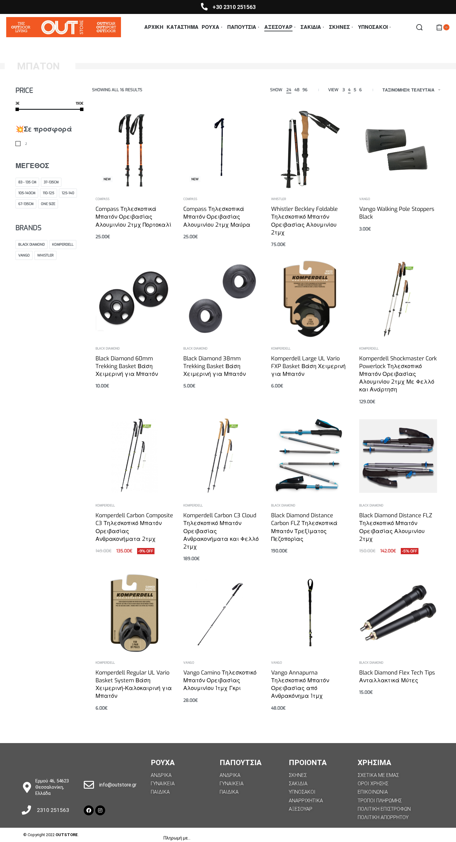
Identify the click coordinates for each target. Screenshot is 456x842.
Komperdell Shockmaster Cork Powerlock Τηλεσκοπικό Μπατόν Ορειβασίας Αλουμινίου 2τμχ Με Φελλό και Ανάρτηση (398, 374)
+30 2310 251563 (234, 7)
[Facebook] (89, 810)
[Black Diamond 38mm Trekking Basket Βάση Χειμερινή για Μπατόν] (222, 298)
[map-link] (26, 787)
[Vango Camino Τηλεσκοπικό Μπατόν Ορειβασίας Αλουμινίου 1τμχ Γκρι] (222, 613)
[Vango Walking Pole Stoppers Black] (398, 149)
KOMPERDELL (280, 348)
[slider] (17, 109)
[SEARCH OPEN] (419, 27)
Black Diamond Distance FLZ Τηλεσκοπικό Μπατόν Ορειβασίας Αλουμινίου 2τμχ (395, 527)
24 (288, 89)
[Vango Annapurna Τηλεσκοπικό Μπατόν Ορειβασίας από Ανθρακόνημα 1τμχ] (310, 613)
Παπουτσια (241, 762)
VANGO (364, 199)
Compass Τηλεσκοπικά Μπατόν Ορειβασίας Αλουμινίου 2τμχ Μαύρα (216, 216)
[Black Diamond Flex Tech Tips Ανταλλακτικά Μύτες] (398, 613)
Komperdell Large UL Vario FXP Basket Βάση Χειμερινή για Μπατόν (308, 366)
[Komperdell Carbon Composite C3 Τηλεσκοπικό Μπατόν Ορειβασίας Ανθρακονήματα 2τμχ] (134, 456)
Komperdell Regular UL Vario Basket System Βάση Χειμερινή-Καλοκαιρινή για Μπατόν (134, 684)
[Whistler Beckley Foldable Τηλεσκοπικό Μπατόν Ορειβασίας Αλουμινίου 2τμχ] (310, 149)
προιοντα (308, 762)
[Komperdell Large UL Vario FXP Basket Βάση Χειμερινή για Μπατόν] (310, 299)
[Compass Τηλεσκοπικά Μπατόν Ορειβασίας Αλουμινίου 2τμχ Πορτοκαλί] (134, 149)
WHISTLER (278, 199)
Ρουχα (163, 762)
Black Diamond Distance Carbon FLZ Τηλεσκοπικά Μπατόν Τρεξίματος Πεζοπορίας (304, 527)
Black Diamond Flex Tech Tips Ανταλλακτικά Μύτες (397, 676)
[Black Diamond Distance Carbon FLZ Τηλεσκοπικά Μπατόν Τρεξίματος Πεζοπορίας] (310, 456)
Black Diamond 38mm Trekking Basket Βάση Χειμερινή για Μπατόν (214, 366)
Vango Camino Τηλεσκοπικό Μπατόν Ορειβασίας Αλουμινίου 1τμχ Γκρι (220, 680)
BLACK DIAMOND (108, 348)
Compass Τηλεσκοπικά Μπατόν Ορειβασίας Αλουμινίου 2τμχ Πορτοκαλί (133, 216)
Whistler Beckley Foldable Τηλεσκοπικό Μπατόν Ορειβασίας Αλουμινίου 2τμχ (304, 220)
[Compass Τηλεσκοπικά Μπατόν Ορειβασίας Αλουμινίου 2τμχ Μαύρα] (222, 149)
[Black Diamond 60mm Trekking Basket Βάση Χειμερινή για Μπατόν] (134, 298)
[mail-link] (89, 785)
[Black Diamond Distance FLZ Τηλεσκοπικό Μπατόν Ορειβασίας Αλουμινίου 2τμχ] (398, 456)
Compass (103, 199)
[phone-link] (204, 6)
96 (304, 89)
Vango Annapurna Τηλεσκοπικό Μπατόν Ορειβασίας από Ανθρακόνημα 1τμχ (300, 684)
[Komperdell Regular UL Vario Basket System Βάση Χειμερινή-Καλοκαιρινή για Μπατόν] (134, 613)
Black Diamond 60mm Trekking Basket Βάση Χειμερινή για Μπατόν (127, 366)
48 (296, 89)
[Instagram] (100, 810)
